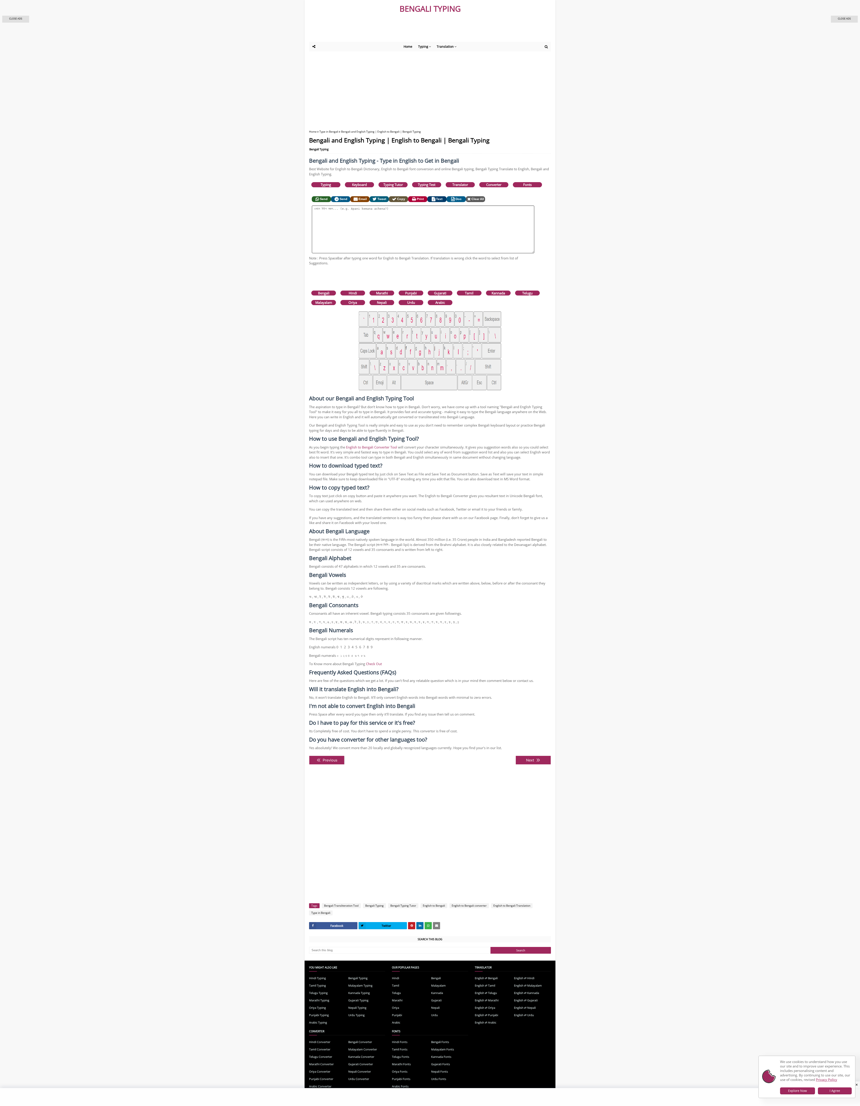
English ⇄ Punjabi (486, 1015)
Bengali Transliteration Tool (341, 906)
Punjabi (411, 293)
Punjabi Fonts (401, 1079)
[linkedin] (420, 925)
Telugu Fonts (400, 1057)
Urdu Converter (358, 1079)
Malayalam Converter (362, 1049)
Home (313, 132)
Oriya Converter (319, 1071)
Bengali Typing (319, 149)
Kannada (498, 293)
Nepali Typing (357, 1008)
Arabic (440, 302)
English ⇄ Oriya (485, 1008)
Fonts (527, 184)
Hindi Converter (319, 1042)
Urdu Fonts (438, 1079)
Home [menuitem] (408, 46)
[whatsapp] (428, 925)
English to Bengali (434, 906)
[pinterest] (411, 925)
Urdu (411, 302)
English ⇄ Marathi (487, 1000)
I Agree (835, 1091)
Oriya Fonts (399, 1071)
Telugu (527, 293)
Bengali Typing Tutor (403, 906)
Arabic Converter (320, 1086)
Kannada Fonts (441, 1057)
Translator (460, 184)
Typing (326, 184)
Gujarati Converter (360, 1064)
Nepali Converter (359, 1071)
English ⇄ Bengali (486, 978)
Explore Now (797, 1091)
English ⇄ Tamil (485, 985)
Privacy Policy (826, 1079)
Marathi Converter (321, 1064)
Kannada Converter (361, 1057)
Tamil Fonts (399, 1049)
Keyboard (359, 184)
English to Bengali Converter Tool (371, 447)
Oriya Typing (317, 1008)
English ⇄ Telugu (486, 993)
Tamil (469, 293)
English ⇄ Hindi (524, 978)
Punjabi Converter (321, 1079)
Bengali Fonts (440, 1042)
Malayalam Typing (360, 985)
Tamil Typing (317, 985)
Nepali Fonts (439, 1071)
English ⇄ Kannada (526, 993)
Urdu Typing (356, 1015)
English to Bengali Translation (511, 906)
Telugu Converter (320, 1057)
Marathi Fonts (401, 1064)
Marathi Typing (319, 1000)
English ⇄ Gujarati (526, 1000)
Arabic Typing (318, 1022)
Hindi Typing (317, 978)
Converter (493, 184)
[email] (436, 925)
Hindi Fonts (399, 1042)
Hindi (353, 293)
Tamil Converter (319, 1049)
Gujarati (440, 293)
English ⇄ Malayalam (528, 985)
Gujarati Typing (358, 1000)
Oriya (352, 302)
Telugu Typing (318, 993)
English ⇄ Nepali (525, 1008)
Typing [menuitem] (423, 46)
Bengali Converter (360, 1042)
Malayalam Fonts (442, 1049)
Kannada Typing (359, 993)
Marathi (382, 293)
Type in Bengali (328, 132)
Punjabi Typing (319, 1015)
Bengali (323, 293)
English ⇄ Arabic (485, 1022)
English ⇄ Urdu (524, 1015)
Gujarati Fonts (440, 1064)
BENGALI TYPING (430, 8)
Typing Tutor (393, 184)
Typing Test (426, 184)
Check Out (374, 664)
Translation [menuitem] (445, 46)
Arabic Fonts (400, 1086)
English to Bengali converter (469, 906)
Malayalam (323, 302)
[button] (15, 19)
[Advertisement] (418, 29)
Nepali (382, 302)
